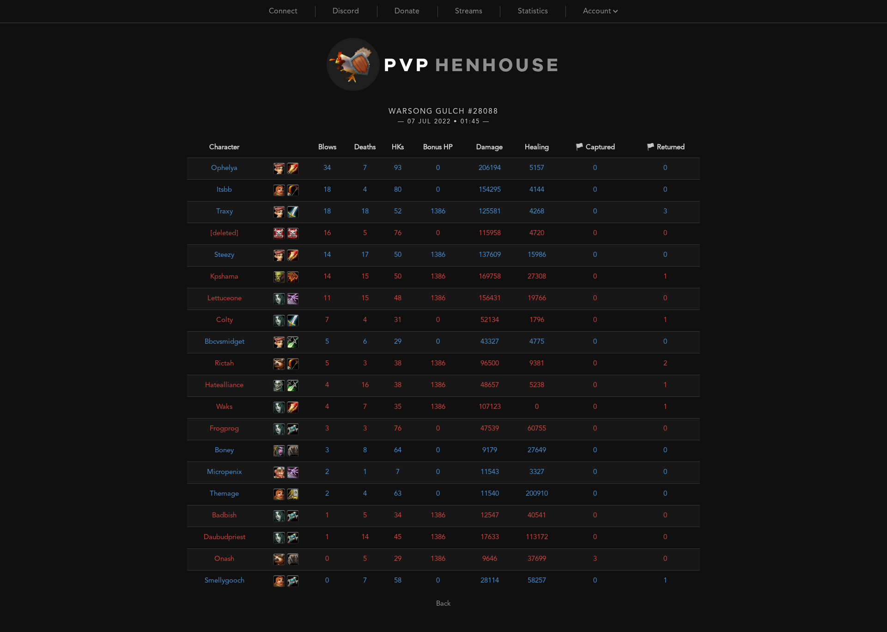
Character (224, 147)
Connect (283, 11)
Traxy (224, 211)
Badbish (224, 515)
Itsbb (224, 190)
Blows (327, 147)
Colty (224, 320)
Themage (224, 494)
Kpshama (224, 276)
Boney (224, 450)
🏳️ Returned (665, 147)
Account (598, 11)
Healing (537, 147)
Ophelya (224, 168)
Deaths (365, 147)
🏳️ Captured (595, 147)
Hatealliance (224, 385)
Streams (468, 11)
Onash (224, 559)
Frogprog (224, 428)
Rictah (224, 363)
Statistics (533, 11)
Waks (224, 407)
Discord (346, 11)
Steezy (224, 255)
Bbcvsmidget (224, 342)
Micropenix (224, 472)
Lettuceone (224, 298)
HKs (398, 147)
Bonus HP (438, 147)
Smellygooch (224, 580)
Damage (489, 147)
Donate (407, 11)
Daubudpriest (224, 537)
